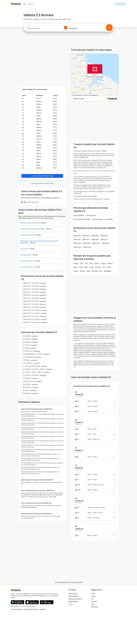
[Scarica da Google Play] (17, 602)
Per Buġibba (109, 219)
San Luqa (95, 271)
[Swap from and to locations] (65, 27)
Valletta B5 (77, 235)
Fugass (103, 263)
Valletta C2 (86, 235)
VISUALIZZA (43, 283)
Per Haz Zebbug (97, 219)
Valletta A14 (96, 243)
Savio (91, 263)
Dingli (88, 271)
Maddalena (107, 271)
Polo (86, 263)
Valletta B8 (94, 239)
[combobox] (44, 28)
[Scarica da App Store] (32, 602)
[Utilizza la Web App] (46, 602)
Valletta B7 (94, 235)
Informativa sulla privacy (31, 609)
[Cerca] (109, 27)
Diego (109, 267)
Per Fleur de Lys (91, 215)
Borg (100, 271)
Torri (104, 267)
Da (28, 26)
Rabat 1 (110, 263)
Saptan (75, 263)
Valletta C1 (104, 239)
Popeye (82, 271)
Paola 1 (96, 263)
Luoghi (93, 596)
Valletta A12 (87, 247)
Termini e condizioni (16, 609)
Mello (86, 267)
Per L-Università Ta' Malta (81, 219)
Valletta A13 (77, 247)
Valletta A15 (86, 243)
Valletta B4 (77, 239)
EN (71, 604)
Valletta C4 (104, 235)
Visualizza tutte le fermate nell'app (42, 176)
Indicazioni (94, 607)
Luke (81, 263)
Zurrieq (75, 271)
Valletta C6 (77, 243)
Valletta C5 (86, 239)
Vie (92, 599)
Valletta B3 (105, 243)
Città (92, 604)
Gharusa (98, 267)
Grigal (81, 267)
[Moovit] (16, 4)
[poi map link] (95, 77)
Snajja (92, 267)
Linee (93, 593)
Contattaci (43, 609)
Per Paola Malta (78, 215)
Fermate (94, 601)
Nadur (75, 267)
